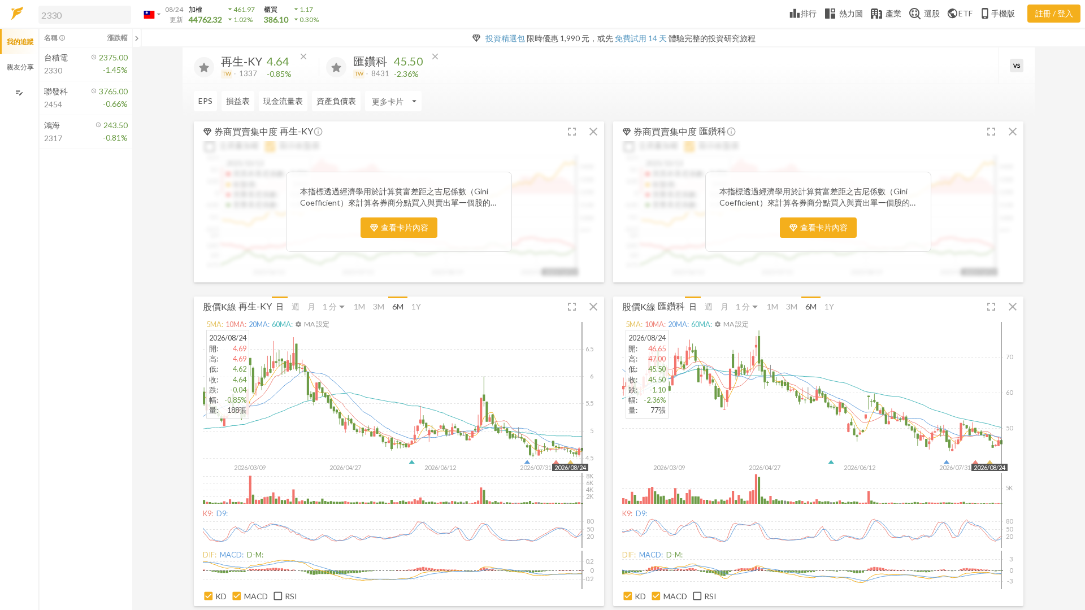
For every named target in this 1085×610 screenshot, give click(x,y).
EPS (205, 101)
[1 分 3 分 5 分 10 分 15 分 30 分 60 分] (334, 306)
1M (359, 306)
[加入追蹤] (204, 67)
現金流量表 (283, 101)
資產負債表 (336, 101)
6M (397, 306)
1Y (416, 306)
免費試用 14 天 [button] (641, 38)
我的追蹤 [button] (20, 41)
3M (378, 306)
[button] (82, 14)
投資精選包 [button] (505, 38)
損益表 (238, 101)
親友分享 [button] (20, 67)
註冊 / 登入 (1054, 13)
